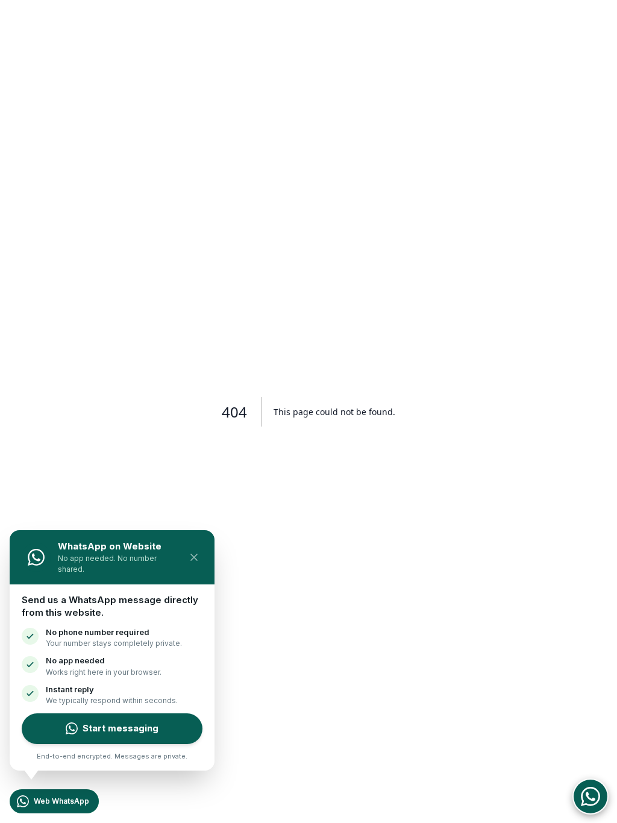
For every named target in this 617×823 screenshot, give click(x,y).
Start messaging (120, 728)
